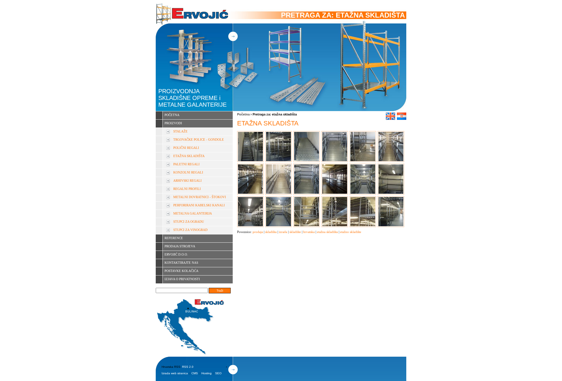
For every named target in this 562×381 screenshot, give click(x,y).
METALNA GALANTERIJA (192, 213)
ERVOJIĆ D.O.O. (176, 254)
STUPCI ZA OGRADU (188, 221)
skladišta (271, 232)
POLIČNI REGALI (186, 147)
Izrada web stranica (175, 373)
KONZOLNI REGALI (188, 172)
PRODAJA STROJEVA (180, 246)
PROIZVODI (173, 123)
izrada (283, 232)
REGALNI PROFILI (187, 188)
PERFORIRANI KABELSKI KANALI (199, 205)
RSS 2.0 (187, 366)
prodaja (258, 232)
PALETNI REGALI (186, 164)
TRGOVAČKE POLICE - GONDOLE (198, 139)
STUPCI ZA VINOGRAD (190, 230)
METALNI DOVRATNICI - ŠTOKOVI (199, 197)
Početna (243, 114)
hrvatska (309, 232)
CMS (194, 373)
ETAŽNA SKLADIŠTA (189, 156)
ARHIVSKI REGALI (187, 180)
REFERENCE (174, 238)
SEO (218, 373)
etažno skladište (350, 232)
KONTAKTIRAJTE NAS (181, 262)
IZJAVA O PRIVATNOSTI (182, 279)
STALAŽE (180, 131)
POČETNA (172, 115)
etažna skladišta (327, 232)
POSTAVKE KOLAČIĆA (181, 271)
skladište (295, 232)
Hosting (206, 373)
